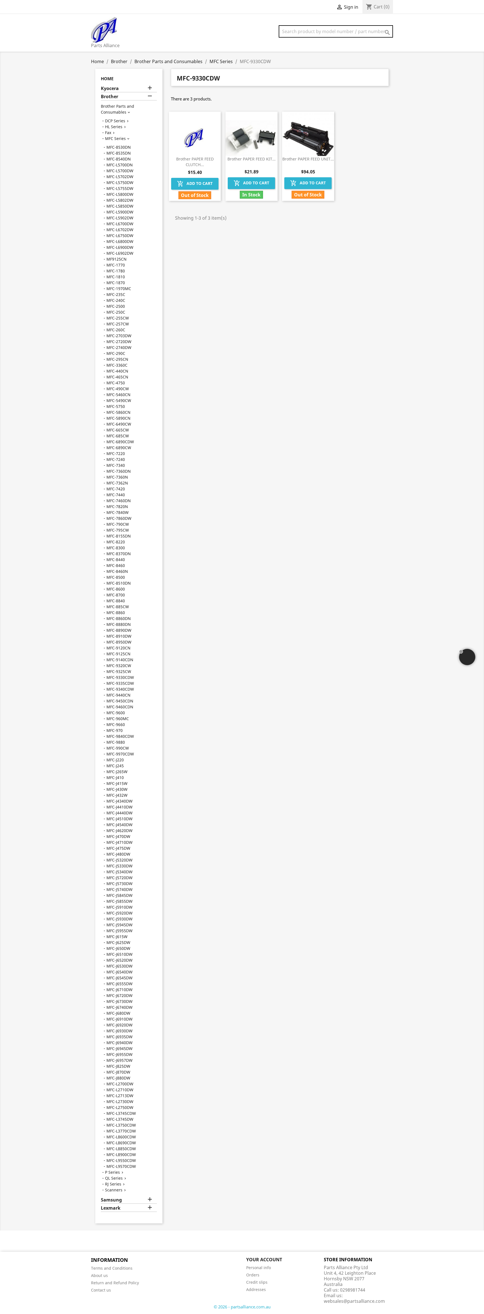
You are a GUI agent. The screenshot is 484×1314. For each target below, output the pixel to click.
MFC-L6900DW (119, 247)
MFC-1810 (115, 276)
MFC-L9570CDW (121, 1166)
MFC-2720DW (118, 341)
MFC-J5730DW (119, 883)
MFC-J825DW (118, 1066)
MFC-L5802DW (119, 200)
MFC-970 (114, 730)
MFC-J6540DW (119, 972)
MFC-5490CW (118, 400)
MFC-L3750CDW (121, 1125)
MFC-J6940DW (119, 1042)
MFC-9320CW (118, 665)
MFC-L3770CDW (121, 1131)
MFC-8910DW (118, 636)
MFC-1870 (115, 282)
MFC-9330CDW (120, 677)
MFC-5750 (115, 406)
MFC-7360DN (118, 471)
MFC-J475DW (118, 848)
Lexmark (110, 1208)
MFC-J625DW (118, 942)
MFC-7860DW (118, 518)
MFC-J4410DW (119, 807)
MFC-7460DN (118, 500)
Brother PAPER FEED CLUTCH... (195, 161)
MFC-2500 (115, 306)
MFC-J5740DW (119, 889)
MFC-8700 (115, 595)
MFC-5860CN (118, 412)
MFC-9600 (115, 712)
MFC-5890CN (118, 418)
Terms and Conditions (111, 1268)
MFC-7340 (115, 465)
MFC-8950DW (118, 642)
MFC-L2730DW (119, 1101)
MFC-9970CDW (120, 754)
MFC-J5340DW (119, 871)
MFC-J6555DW (119, 983)
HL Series (113, 126)
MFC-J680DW (118, 1013)
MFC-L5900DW (119, 212)
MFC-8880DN (118, 624)
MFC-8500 (115, 577)
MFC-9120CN (118, 648)
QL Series (114, 1178)
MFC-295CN (117, 359)
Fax (108, 132)
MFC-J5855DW (119, 901)
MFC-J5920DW (119, 913)
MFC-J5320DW (119, 860)
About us (99, 1275)
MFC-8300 (115, 547)
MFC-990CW (117, 748)
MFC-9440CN (118, 695)
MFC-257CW (117, 324)
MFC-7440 (115, 494)
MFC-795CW (117, 530)
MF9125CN (116, 259)
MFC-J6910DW (119, 1019)
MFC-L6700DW (119, 223)
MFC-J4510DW (119, 818)
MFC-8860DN (118, 618)
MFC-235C (115, 294)
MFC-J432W (116, 795)
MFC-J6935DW (119, 1036)
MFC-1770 (115, 265)
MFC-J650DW (118, 948)
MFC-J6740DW (119, 1007)
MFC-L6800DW (119, 241)
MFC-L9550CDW (121, 1160)
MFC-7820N (117, 506)
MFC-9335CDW (120, 683)
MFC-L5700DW (119, 170)
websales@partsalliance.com (354, 1301)
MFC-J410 (115, 777)
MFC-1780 (115, 271)
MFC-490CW (117, 388)
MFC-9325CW (118, 671)
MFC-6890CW (118, 447)
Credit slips (256, 1282)
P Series (112, 1172)
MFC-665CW (117, 430)
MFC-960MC (117, 718)
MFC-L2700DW (119, 1083)
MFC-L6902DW (119, 253)
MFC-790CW (117, 524)
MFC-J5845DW (119, 895)
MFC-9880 (115, 742)
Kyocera (110, 88)
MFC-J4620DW (119, 830)
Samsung (111, 1200)
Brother (109, 97)
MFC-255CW (117, 318)
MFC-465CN (117, 377)
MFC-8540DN (118, 159)
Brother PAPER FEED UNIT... (308, 159)
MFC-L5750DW (119, 182)
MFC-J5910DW (119, 907)
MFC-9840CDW (120, 736)
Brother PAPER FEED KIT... (251, 159)
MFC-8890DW (118, 630)
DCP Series (115, 120)
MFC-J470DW (118, 836)
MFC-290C (115, 353)
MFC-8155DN (118, 536)
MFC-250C (115, 312)
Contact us (101, 1290)
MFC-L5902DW (119, 217)
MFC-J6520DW (119, 960)
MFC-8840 (115, 600)
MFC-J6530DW (119, 966)
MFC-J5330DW (119, 866)
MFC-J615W (116, 936)
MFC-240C (115, 300)
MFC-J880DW (118, 1078)
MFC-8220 (115, 542)
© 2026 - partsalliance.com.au (242, 1307)
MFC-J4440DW (119, 812)
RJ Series (113, 1184)
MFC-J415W (116, 783)
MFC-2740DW (118, 347)
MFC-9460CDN (119, 706)
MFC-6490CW (118, 424)
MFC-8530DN (118, 147)
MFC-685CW (117, 435)
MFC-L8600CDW (121, 1137)
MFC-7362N (117, 483)
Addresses (256, 1289)
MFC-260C (115, 329)
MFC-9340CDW (120, 689)
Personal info (258, 1267)
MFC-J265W (116, 771)
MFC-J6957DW (119, 1060)
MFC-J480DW (118, 854)
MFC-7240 (115, 459)
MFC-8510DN (118, 583)
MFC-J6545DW (119, 977)
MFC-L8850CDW (121, 1148)
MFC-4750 (115, 382)
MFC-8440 (115, 559)
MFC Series (115, 138)
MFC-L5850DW (119, 206)
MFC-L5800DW (119, 194)
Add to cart (195, 183)
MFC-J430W (116, 789)
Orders (252, 1275)
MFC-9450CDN (119, 701)
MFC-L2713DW (119, 1095)
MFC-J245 (115, 765)
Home (107, 78)
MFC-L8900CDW (121, 1154)
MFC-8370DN (118, 553)
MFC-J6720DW (119, 995)
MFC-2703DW (118, 335)
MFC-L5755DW (119, 188)
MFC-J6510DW (119, 954)
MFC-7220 (115, 453)
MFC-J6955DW (119, 1054)
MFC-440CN (117, 371)
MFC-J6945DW (119, 1048)
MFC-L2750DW (119, 1107)
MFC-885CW (117, 606)
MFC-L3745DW (119, 1119)
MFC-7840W (117, 512)
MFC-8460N (117, 571)
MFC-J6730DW (119, 1001)
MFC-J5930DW (119, 919)
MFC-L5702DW (119, 176)
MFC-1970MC (118, 288)
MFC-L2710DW (119, 1089)
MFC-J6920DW (119, 1025)
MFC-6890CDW (120, 441)
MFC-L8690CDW (121, 1142)
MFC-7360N (117, 477)
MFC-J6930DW (119, 1030)
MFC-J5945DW (119, 924)
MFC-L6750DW (119, 235)
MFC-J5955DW (119, 930)
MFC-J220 (115, 759)
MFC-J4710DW (119, 842)
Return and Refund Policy (115, 1282)
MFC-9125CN (118, 653)
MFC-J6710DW (119, 989)
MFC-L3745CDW (121, 1113)
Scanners (113, 1190)
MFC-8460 (115, 565)
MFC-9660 (115, 724)
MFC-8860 (115, 612)
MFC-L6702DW (119, 229)
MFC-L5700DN (119, 164)
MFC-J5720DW (119, 877)
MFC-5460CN (118, 394)
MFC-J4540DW (119, 824)
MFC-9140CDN (119, 659)
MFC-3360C (116, 365)
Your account (264, 1259)
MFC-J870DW (118, 1072)
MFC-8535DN (118, 153)
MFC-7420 (115, 488)
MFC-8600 (115, 589)
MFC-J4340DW (119, 801)
